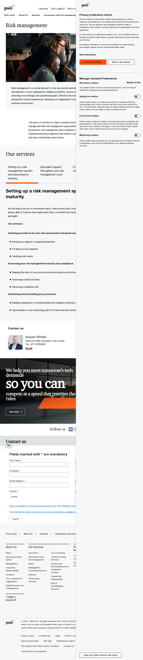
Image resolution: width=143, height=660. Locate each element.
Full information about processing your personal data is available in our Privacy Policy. (52, 512)
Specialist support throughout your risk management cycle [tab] (52, 170)
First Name (15, 460)
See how (14, 411)
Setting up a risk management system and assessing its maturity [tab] (20, 172)
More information (87, 54)
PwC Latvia (9, 15)
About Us (23, 15)
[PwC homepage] (9, 7)
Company (14, 470)
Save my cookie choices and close (100, 655)
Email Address (17, 481)
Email (28, 348)
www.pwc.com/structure (48, 628)
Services (36, 15)
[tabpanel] (71, 251)
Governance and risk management (60, 15)
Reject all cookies (121, 62)
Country (14, 491)
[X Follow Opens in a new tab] (75, 429)
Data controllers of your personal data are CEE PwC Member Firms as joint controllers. (52, 506)
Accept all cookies (93, 62)
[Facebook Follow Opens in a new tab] (71, 429)
